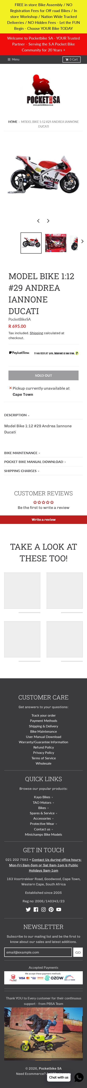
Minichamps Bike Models (43, 834)
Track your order (43, 715)
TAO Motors (42, 802)
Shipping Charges (20, 471)
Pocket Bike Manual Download (33, 462)
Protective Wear (42, 823)
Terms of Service (43, 758)
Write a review (44, 520)
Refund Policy (43, 747)
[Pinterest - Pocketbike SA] (51, 909)
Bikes (42, 808)
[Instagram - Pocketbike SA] (43, 909)
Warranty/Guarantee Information (43, 742)
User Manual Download (43, 737)
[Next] (48, 220)
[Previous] (39, 220)
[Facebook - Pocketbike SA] (35, 909)
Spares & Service (42, 813)
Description (15, 415)
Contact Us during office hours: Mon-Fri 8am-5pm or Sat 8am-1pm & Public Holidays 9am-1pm (45, 865)
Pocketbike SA (50, 1068)
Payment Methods (43, 720)
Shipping (36, 333)
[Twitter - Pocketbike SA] (28, 909)
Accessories (42, 818)
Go (78, 952)
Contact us (42, 829)
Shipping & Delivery (43, 726)
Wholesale (43, 763)
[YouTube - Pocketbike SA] (58, 909)
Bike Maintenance (20, 453)
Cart (74, 59)
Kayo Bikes (42, 797)
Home (12, 122)
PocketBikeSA (19, 319)
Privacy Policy (43, 752)
